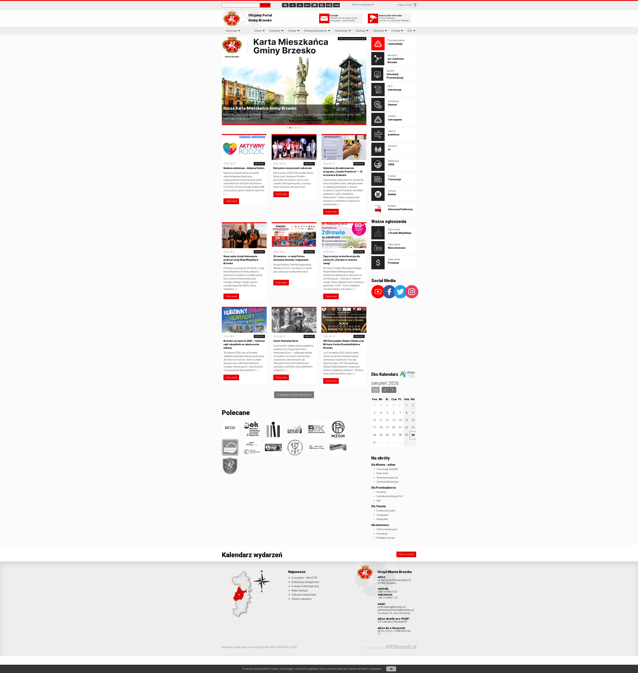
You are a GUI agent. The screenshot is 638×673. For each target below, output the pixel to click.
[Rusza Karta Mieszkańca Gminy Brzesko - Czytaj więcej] (294, 80)
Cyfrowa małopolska (304, 594)
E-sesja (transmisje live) (305, 586)
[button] (225, 83)
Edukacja (360, 30)
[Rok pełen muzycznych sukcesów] (294, 147)
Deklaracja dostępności (305, 582)
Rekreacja (378, 30)
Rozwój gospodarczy (315, 30)
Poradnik (381, 492)
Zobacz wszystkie (406, 554)
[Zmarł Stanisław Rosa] (294, 320)
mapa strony (405, 4)
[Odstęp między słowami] (329, 5)
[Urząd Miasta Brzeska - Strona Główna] (365, 576)
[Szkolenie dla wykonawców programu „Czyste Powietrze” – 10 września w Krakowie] (343, 147)
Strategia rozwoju (385, 537)
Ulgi (378, 500)
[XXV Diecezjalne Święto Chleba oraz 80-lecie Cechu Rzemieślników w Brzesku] (343, 320)
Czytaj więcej (231, 201)
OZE (410, 30)
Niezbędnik (382, 519)
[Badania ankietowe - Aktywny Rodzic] (244, 147)
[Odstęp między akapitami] (314, 5)
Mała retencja (300, 590)
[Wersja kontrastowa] (285, 5)
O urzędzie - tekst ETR (304, 577)
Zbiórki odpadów (302, 599)
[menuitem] (231, 31)
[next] (392, 390)
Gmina (258, 30)
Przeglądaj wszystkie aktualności (294, 394)
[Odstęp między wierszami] (322, 5)
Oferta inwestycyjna (386, 529)
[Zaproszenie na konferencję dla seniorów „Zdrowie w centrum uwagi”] (343, 235)
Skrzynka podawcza (387, 477)
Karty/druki (382, 473)
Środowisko (341, 30)
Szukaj (265, 5)
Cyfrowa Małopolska (387, 481)
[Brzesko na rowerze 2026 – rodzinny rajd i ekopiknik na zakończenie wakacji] (244, 320)
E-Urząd (396, 30)
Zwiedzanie (382, 515)
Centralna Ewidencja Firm (389, 496)
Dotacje (292, 30)
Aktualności (259, 163)
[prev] (385, 390)
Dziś (375, 389)
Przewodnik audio (385, 510)
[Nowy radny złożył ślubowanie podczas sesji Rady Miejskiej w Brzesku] (244, 235)
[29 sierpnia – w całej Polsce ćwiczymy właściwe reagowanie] (294, 235)
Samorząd (231, 30)
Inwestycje (274, 30)
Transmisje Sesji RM (387, 469)
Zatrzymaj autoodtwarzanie (352, 38)
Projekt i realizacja (390, 647)
